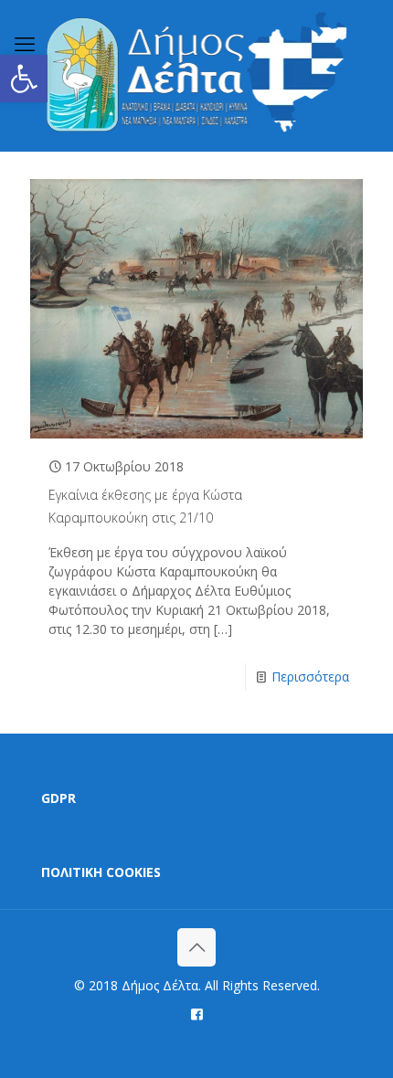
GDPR (58, 798)
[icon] (197, 1013)
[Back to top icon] (196, 947)
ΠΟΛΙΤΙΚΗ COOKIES (101, 872)
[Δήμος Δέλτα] (196, 75)
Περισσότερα (310, 676)
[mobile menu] (24, 42)
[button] (24, 78)
